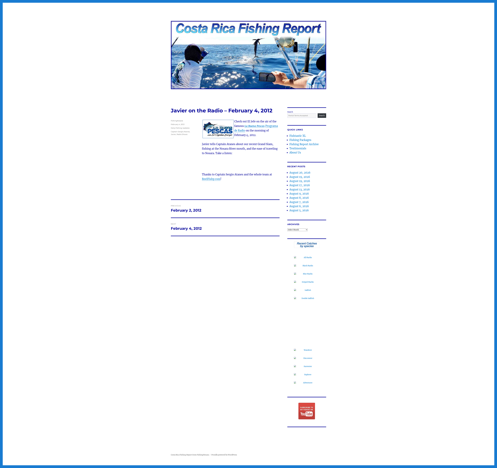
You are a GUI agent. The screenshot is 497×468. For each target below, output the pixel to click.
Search (290, 112)
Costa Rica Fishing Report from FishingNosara (190, 455)
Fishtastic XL (297, 135)
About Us (295, 152)
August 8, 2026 (299, 197)
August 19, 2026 (299, 177)
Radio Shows (182, 134)
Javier (173, 134)
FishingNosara (177, 121)
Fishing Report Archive (304, 144)
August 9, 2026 (299, 193)
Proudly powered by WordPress (224, 455)
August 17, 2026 (299, 185)
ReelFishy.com (211, 179)
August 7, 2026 (299, 202)
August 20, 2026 (299, 172)
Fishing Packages (300, 140)
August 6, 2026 (299, 206)
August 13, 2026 (299, 189)
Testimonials (297, 148)
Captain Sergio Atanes (180, 132)
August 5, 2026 (299, 210)
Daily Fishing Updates (180, 128)
